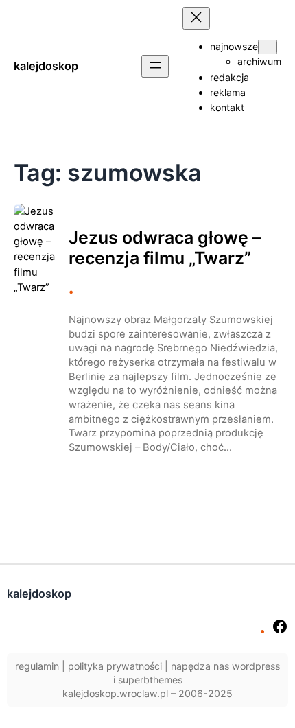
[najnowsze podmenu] (267, 47)
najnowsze (234, 46)
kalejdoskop (46, 66)
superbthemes (150, 679)
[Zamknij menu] (196, 18)
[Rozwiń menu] (155, 66)
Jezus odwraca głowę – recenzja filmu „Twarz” (165, 247)
